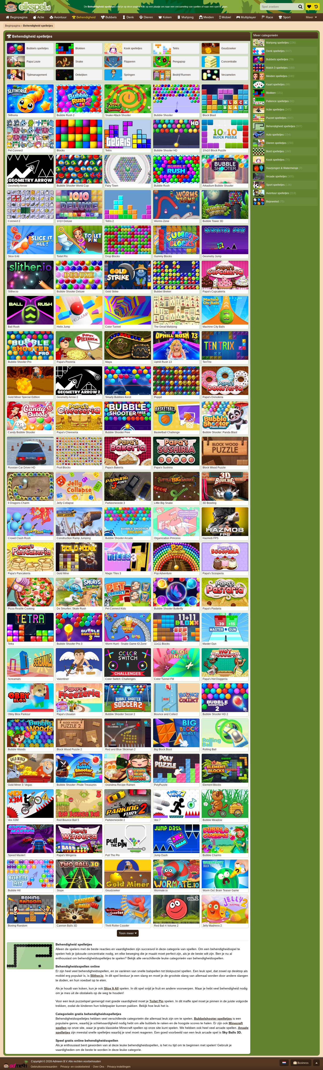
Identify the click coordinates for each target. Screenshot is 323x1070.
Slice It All (111, 988)
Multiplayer (248, 17)
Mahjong (187, 17)
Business (302, 1062)
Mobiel (226, 17)
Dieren (148, 17)
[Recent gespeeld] (316, 6)
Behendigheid (86, 17)
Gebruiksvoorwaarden (44, 1066)
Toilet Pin (156, 1001)
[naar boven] (316, 1062)
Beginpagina (18, 17)
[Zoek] (300, 6)
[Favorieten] (309, 6)
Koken (167, 17)
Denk (130, 17)
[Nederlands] (284, 1062)
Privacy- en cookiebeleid (75, 1066)
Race (269, 17)
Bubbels (111, 17)
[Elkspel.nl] (27, 6)
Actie (40, 17)
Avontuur (60, 17)
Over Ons (98, 1066)
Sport (286, 17)
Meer (309, 17)
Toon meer (127, 933)
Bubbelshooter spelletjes (213, 1018)
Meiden (208, 17)
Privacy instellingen (119, 1066)
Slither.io (96, 975)
